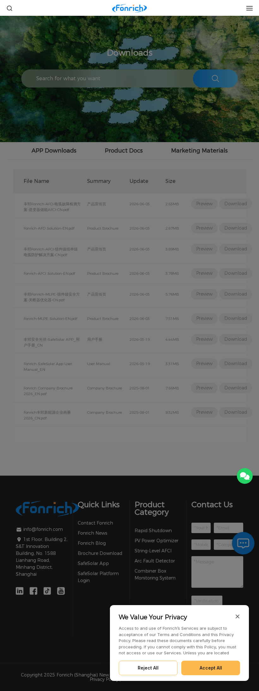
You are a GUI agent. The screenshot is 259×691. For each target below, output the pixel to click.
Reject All (148, 667)
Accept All (211, 667)
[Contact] (245, 476)
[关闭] (237, 616)
